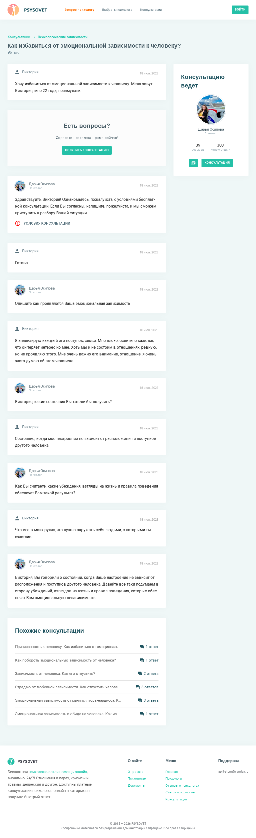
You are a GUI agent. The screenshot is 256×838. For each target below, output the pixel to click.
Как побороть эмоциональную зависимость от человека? (65, 660)
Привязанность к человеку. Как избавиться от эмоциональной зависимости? (68, 646)
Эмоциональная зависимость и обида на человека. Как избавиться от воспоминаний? (68, 714)
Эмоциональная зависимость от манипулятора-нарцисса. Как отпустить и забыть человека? (68, 700)
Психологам (137, 778)
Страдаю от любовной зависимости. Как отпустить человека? (68, 687)
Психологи (174, 778)
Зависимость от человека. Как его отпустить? (55, 673)
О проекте (135, 772)
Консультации (19, 37)
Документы (137, 785)
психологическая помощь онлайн (58, 772)
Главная (172, 772)
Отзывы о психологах (182, 785)
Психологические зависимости (63, 37)
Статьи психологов (180, 792)
